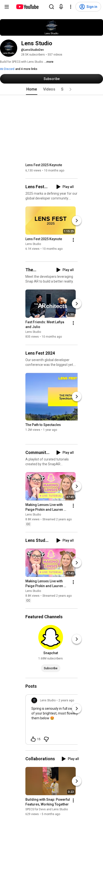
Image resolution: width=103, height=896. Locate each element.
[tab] (31, 89)
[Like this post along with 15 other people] (33, 739)
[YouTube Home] (27, 6)
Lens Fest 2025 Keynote (43, 165)
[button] (70, 89)
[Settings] (71, 7)
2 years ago (66, 700)
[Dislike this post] (46, 739)
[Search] (51, 7)
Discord (8, 69)
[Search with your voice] (61, 6)
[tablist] (51, 89)
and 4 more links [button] (26, 69)
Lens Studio (33, 244)
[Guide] (7, 7)
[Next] (76, 220)
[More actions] (73, 240)
